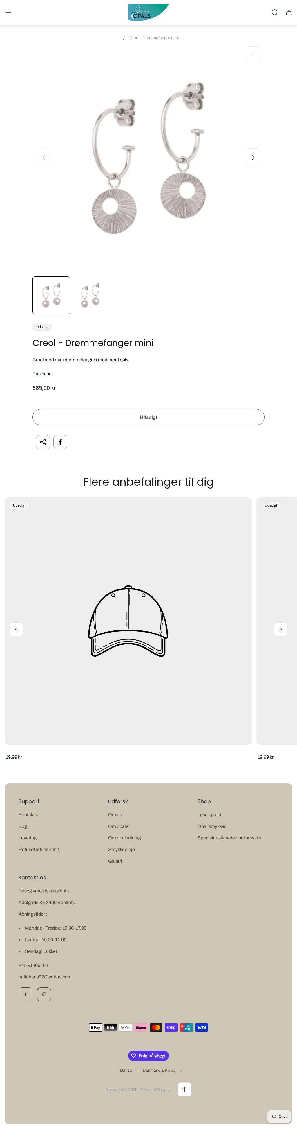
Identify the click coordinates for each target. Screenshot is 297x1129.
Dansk (126, 1070)
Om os (115, 814)
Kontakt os (30, 814)
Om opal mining (124, 837)
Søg (23, 826)
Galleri (115, 861)
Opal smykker (212, 826)
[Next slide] (253, 157)
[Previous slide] (44, 157)
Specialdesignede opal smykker (230, 837)
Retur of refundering (39, 849)
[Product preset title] (128, 621)
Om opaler (119, 826)
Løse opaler (210, 814)
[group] (51, 295)
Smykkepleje (121, 849)
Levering (28, 837)
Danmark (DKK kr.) (160, 1070)
